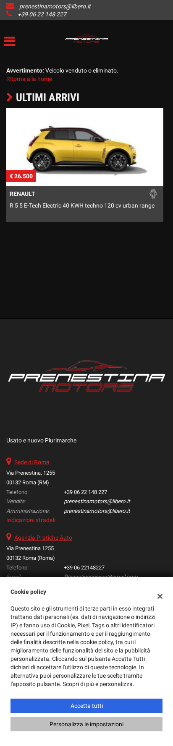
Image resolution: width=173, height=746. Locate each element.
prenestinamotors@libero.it (55, 6)
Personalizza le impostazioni (86, 724)
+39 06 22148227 (84, 567)
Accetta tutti (87, 705)
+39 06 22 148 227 (42, 14)
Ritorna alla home (29, 78)
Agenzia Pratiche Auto (43, 537)
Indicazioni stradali (30, 520)
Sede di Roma (32, 462)
